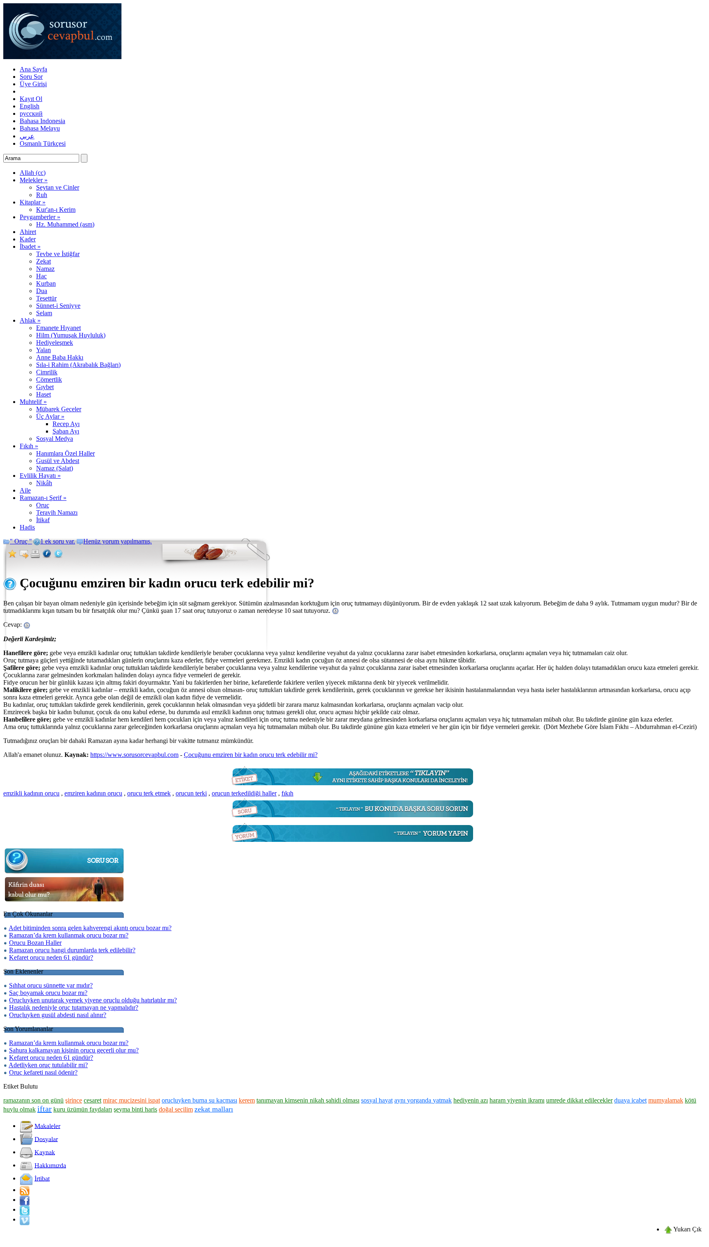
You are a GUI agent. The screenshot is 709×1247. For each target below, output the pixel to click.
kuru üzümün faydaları (82, 1109)
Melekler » (34, 180)
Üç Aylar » (50, 416)
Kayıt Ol (31, 98)
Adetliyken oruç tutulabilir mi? (48, 1064)
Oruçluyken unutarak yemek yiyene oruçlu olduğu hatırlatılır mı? (93, 1000)
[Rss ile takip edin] (25, 1189)
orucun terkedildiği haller (244, 793)
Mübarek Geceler (58, 409)
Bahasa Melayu (40, 128)
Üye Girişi (33, 83)
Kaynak (44, 1151)
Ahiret (28, 231)
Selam (44, 312)
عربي (27, 136)
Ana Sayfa (33, 69)
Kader (28, 239)
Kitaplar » (33, 202)
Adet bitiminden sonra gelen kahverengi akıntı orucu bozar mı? (90, 927)
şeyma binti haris (135, 1109)
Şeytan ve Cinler (57, 187)
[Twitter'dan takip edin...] (25, 1209)
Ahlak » (30, 320)
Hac (41, 276)
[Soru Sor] (64, 872)
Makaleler (47, 1125)
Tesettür (46, 298)
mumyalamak (665, 1100)
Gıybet (45, 386)
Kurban (46, 283)
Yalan (43, 349)
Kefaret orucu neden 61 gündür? (51, 957)
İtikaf (43, 519)
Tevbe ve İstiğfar (58, 253)
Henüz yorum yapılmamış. (117, 541)
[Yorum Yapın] (354, 844)
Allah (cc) (33, 172)
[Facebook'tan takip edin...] (25, 1199)
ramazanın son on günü (33, 1100)
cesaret (92, 1100)
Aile (25, 490)
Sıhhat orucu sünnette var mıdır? (51, 985)
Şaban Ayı (66, 431)
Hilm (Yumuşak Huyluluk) (70, 335)
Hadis (27, 527)
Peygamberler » (40, 216)
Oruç (42, 505)
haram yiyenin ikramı (516, 1100)
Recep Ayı (66, 423)
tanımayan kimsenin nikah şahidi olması (307, 1100)
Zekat (43, 261)
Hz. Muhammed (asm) (65, 224)
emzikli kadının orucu (31, 793)
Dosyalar (46, 1138)
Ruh (41, 194)
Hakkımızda (50, 1165)
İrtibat (42, 1178)
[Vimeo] (25, 1219)
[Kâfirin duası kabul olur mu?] (64, 901)
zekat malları (213, 1109)
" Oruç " (21, 541)
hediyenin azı (470, 1100)
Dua (41, 290)
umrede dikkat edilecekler (579, 1100)
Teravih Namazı (57, 512)
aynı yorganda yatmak (423, 1100)
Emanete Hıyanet (58, 327)
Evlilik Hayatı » (40, 475)
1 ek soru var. (57, 541)
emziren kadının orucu (93, 793)
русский (31, 113)
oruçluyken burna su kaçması (199, 1100)
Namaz (45, 268)
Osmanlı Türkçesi (43, 143)
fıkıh (287, 793)
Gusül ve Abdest (57, 460)
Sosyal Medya (54, 438)
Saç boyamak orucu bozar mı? (48, 992)
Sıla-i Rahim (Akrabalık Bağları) (78, 364)
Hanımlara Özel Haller (65, 453)
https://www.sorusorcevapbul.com (134, 754)
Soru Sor (31, 76)
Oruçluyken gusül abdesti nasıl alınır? (57, 1014)
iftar (44, 1108)
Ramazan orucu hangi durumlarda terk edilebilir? (72, 950)
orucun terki (191, 793)
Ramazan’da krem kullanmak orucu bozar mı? (68, 935)
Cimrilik (46, 372)
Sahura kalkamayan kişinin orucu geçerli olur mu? (74, 1050)
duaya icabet (630, 1100)
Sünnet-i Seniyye (58, 305)
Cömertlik (49, 379)
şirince (73, 1100)
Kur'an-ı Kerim (55, 209)
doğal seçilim (176, 1109)
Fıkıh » (29, 445)
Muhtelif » (33, 401)
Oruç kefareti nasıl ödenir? (43, 1072)
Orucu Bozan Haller (35, 942)
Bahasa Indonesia (42, 120)
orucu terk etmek (149, 793)
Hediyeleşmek (54, 342)
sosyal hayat (377, 1100)
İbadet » (30, 246)
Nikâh (44, 482)
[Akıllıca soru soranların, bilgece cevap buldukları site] (62, 56)
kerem (247, 1100)
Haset (43, 394)
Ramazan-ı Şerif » (43, 497)
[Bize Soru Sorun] (354, 819)
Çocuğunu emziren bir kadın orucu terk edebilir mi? (251, 754)
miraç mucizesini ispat (131, 1100)
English (29, 106)
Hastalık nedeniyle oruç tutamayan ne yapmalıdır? (73, 1007)
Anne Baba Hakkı (59, 357)
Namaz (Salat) (54, 468)
